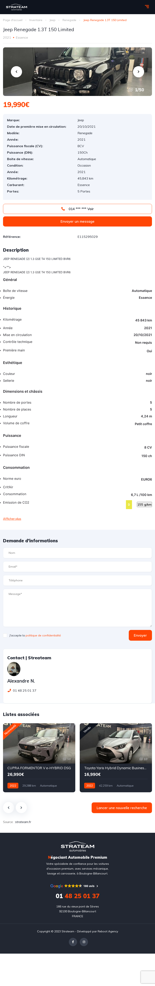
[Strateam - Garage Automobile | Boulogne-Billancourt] (16, 7)
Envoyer (140, 635)
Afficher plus (12, 519)
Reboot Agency (108, 931)
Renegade (69, 20)
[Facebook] (73, 942)
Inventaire (35, 20)
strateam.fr (23, 822)
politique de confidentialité (43, 635)
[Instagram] (84, 942)
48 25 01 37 (77, 896)
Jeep (52, 20)
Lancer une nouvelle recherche (122, 808)
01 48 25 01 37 (23, 690)
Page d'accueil (12, 20)
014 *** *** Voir (81, 209)
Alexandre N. (21, 681)
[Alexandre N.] (13, 669)
